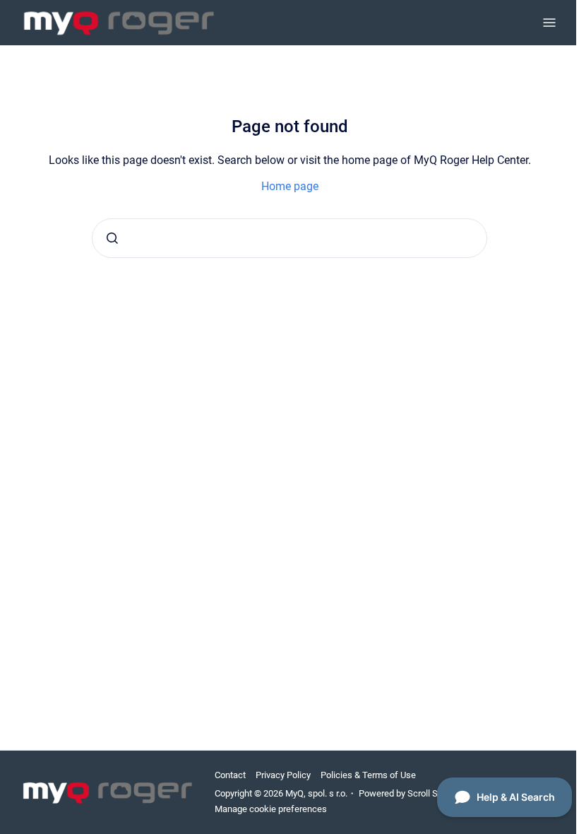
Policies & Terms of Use (368, 775)
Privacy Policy (283, 775)
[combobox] (289, 238)
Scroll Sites (430, 793)
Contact (230, 775)
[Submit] (112, 238)
